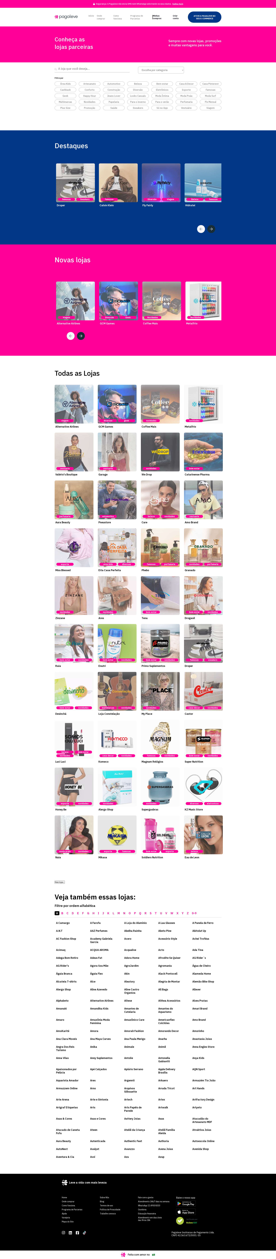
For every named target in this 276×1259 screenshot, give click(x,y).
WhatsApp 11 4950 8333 (149, 1205)
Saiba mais (177, 4)
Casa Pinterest (210, 83)
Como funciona (117, 17)
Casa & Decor (186, 83)
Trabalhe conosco (108, 1213)
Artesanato (89, 83)
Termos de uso (106, 1205)
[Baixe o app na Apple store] (195, 1212)
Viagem (210, 107)
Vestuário (186, 107)
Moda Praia (186, 95)
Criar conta (176, 17)
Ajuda (64, 1213)
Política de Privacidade (110, 1209)
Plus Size (65, 107)
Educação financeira (147, 1213)
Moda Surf (210, 95)
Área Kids (65, 83)
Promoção (89, 107)
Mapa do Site (68, 1221)
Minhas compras (157, 17)
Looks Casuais (138, 95)
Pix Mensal (210, 101)
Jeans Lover (113, 95)
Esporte (186, 89)
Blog (102, 1201)
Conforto (90, 89)
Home (64, 1197)
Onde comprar (101, 17)
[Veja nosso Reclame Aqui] (195, 1221)
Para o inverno (138, 101)
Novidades (89, 101)
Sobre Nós (104, 1197)
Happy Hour (89, 95)
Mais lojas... (60, 882)
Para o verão (162, 101)
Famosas (210, 89)
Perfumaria (186, 101)
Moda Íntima (162, 95)
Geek (65, 95)
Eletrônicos (162, 89)
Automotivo (113, 83)
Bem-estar (162, 83)
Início (91, 16)
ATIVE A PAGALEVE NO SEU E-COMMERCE (204, 17)
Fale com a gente (145, 1197)
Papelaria (114, 101)
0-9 (194, 913)
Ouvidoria (142, 1209)
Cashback (65, 89)
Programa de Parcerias (136, 17)
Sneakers (138, 107)
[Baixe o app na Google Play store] (195, 1204)
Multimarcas (65, 101)
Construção (114, 89)
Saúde (113, 107)
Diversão (138, 89)
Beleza (138, 83)
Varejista (66, 1217)
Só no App (162, 107)
